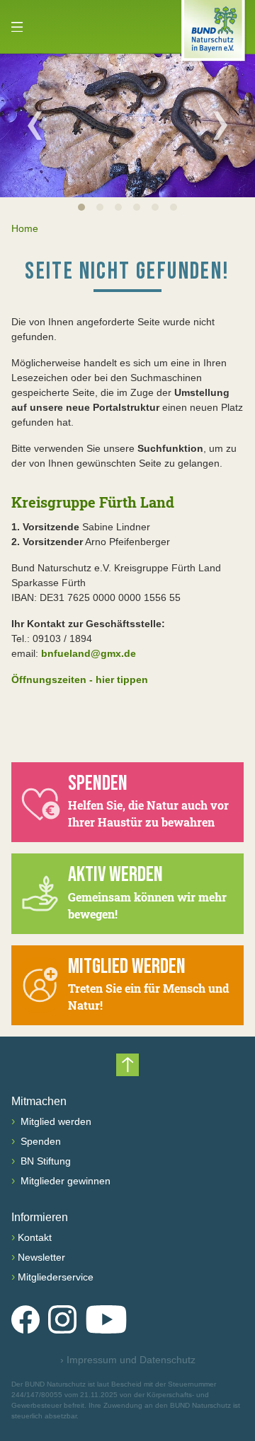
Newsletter (41, 1257)
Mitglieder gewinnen (64, 1180)
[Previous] (35, 125)
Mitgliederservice (56, 1277)
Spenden (39, 1141)
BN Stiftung (44, 1161)
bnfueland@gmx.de (88, 653)
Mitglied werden (54, 1121)
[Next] (220, 125)
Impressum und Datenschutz (128, 1359)
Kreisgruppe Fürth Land (92, 502)
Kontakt (35, 1237)
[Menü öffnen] (17, 27)
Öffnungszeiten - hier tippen (79, 679)
